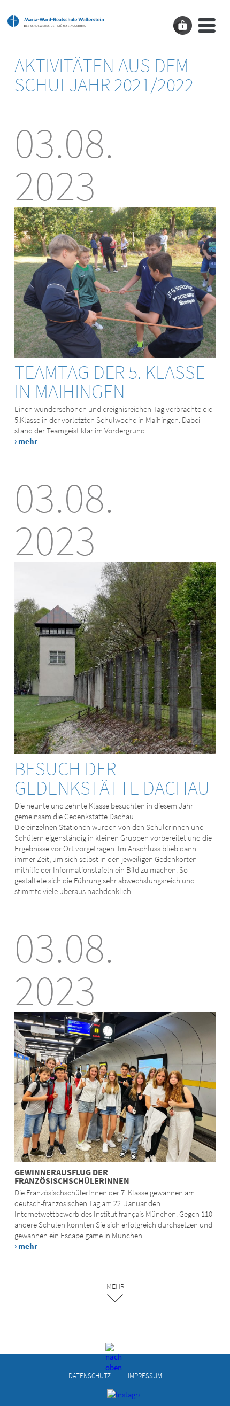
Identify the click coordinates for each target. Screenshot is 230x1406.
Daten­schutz (89, 1375)
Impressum (145, 1375)
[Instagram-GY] (115, 1397)
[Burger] (206, 25)
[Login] (182, 25)
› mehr (25, 441)
